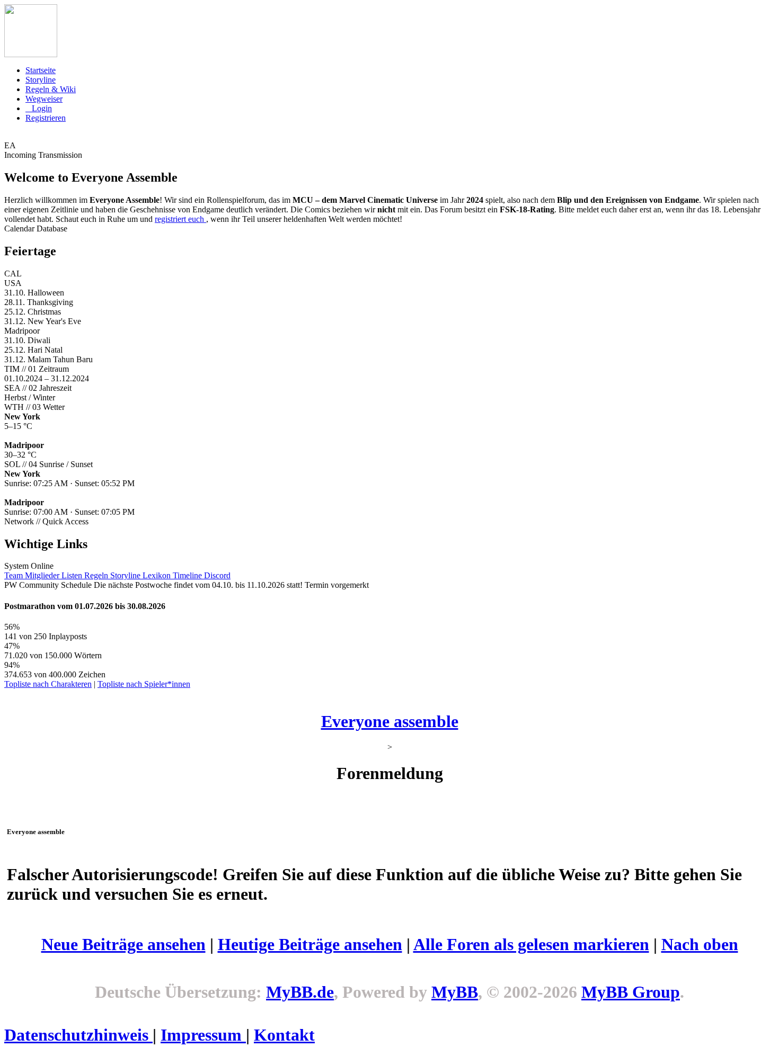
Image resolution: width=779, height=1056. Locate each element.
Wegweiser (44, 98)
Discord (217, 575)
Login (42, 108)
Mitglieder (43, 575)
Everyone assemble (389, 721)
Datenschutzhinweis (78, 1034)
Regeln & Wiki (50, 89)
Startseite (40, 70)
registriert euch (180, 218)
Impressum (203, 1034)
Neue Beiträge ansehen (123, 944)
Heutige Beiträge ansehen (310, 944)
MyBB (454, 991)
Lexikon (158, 575)
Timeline (188, 575)
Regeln (97, 575)
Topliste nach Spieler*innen (144, 683)
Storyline (40, 79)
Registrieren (45, 117)
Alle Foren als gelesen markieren (531, 944)
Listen (72, 575)
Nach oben (699, 944)
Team (14, 575)
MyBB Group (630, 991)
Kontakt (284, 1034)
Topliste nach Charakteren (48, 683)
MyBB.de (300, 991)
